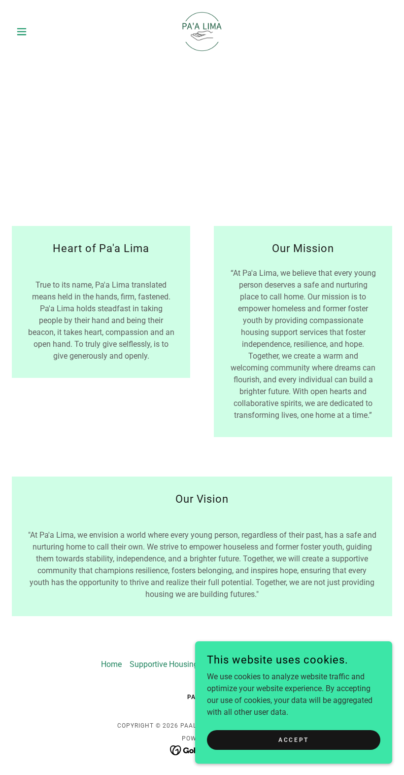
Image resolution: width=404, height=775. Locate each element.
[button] (40, 31)
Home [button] (111, 664)
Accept (293, 739)
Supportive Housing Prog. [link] (174, 664)
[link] (202, 31)
